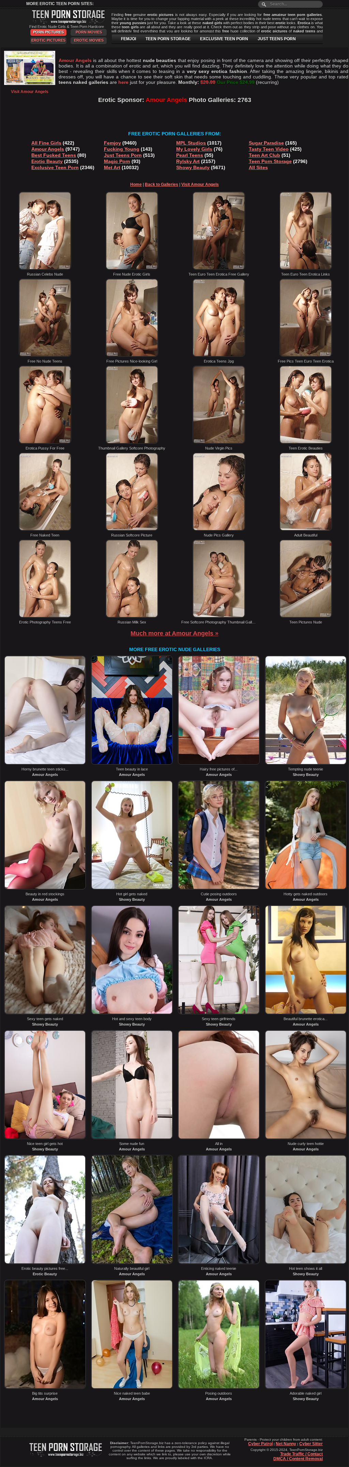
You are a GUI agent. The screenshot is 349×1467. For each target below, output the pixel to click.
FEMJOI (128, 38)
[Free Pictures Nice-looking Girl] (132, 355)
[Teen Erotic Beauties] (305, 442)
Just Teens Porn (123, 155)
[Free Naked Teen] (45, 529)
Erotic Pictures (48, 40)
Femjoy (112, 143)
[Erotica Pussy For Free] (45, 442)
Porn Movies (89, 32)
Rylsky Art (188, 161)
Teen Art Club (264, 155)
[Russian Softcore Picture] (132, 529)
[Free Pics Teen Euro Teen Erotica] (305, 355)
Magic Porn (117, 161)
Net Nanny (286, 1443)
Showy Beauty (193, 167)
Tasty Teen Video (269, 149)
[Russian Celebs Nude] (45, 268)
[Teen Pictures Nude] (305, 616)
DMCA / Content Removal (298, 1458)
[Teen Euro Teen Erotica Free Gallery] (219, 268)
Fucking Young (121, 149)
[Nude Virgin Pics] (219, 442)
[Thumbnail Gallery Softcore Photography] (132, 442)
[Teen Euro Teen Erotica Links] (305, 268)
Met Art (112, 167)
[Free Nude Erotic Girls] (132, 268)
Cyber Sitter (311, 1443)
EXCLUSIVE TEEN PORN (224, 38)
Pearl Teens (189, 155)
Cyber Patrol (260, 1443)
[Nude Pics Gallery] (219, 529)
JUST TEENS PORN (277, 38)
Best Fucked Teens (53, 155)
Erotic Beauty (47, 161)
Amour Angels (47, 149)
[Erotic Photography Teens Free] (45, 616)
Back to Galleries (161, 184)
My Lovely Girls (194, 149)
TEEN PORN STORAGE (168, 38)
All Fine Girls (46, 143)
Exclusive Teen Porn (55, 167)
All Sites (258, 167)
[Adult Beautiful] (305, 529)
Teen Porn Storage (270, 161)
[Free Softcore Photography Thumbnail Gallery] (219, 616)
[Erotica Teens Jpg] (219, 355)
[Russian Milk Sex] (132, 616)
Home (136, 184)
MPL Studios (191, 143)
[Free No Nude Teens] (45, 355)
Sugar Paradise (266, 143)
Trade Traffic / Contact (301, 1454)
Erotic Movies (89, 40)
